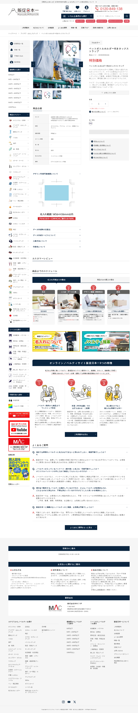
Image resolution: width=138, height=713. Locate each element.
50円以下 (70, 628)
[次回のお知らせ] (119, 2)
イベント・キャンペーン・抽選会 (97, 645)
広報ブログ (117, 647)
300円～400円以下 (73, 642)
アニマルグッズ (30, 677)
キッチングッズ (30, 649)
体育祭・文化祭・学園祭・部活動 (97, 667)
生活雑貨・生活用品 (31, 652)
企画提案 (117, 633)
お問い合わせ (118, 650)
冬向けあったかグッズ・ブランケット (31, 691)
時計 (26, 633)
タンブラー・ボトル (15, 658)
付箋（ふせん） (13, 675)
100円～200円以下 (73, 635)
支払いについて (99, 141)
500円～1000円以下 (73, 649)
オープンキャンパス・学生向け (97, 662)
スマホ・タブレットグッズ (31, 638)
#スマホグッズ (102, 21)
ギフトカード (29, 683)
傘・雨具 (11, 645)
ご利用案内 (100, 590)
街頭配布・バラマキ (97, 628)
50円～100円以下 (72, 632)
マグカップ (12, 661)
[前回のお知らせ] (19, 2)
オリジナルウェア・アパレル (15, 665)
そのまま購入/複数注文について (105, 153)
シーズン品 (29, 687)
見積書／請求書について (102, 145)
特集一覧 (117, 640)
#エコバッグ (90, 21)
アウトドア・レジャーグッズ (31, 667)
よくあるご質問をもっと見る (81, 527)
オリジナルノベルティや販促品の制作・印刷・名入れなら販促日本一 (66, 709)
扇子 (9, 642)
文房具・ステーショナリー (15, 670)
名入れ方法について (101, 157)
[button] (109, 132)
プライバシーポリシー (121, 654)
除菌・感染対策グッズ (31, 662)
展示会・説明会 (95, 632)
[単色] (90, 123)
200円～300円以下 (73, 639)
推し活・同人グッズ (97, 652)
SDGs (27, 680)
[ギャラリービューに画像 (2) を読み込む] (47, 94)
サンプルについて (100, 149)
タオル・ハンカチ (31, 630)
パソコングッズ (30, 642)
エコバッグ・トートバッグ (15, 650)
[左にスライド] (33, 64)
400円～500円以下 (73, 645)
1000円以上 (71, 652)
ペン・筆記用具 (13, 683)
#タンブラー (80, 21)
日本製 (44, 626)
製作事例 (117, 644)
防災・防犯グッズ (31, 645)
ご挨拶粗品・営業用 (97, 649)
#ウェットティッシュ (115, 21)
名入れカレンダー (14, 690)
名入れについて (119, 630)
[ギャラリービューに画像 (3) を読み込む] (57, 94)
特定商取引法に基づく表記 (121, 662)
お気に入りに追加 (110, 92)
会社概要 (117, 657)
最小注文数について (99, 111)
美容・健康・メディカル (31, 657)
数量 (90, 99)
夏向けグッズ (12, 635)
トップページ (12, 33)
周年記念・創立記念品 (97, 635)
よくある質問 (118, 637)
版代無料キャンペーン (48, 631)
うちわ (10, 639)
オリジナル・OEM (14, 626)
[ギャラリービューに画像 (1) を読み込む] (37, 94)
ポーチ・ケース (13, 654)
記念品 (27, 626)
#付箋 (126, 21)
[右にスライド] (81, 64)
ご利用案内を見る (81, 434)
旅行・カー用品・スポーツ (31, 672)
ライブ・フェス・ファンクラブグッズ (97, 657)
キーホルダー (12, 687)
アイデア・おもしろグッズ (29, 33)
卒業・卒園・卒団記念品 (97, 639)
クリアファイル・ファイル (15, 679)
